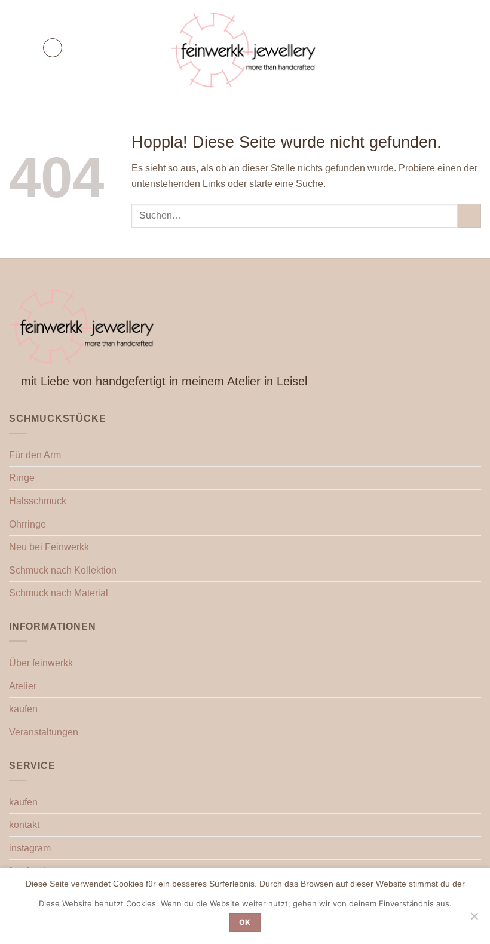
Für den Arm (35, 455)
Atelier (22, 686)
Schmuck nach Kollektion (63, 570)
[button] (52, 47)
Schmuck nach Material (58, 593)
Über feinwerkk (41, 663)
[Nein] (474, 919)
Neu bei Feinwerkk (49, 547)
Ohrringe (27, 524)
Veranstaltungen (43, 732)
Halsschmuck (37, 501)
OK (245, 922)
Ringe (22, 478)
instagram (30, 848)
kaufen (23, 709)
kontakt (24, 825)
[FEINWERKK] (245, 48)
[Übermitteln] (469, 215)
